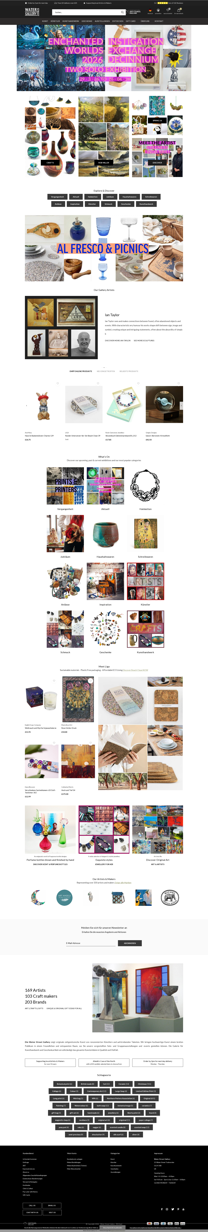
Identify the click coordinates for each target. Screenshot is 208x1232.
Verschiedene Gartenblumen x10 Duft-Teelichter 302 (40, 791)
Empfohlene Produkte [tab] (81, 371)
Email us (51, 1205)
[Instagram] (167, 1209)
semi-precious (76, 1134)
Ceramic (124, 1084)
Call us (32, 1205)
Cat (106, 1084)
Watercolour (81, 1106)
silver (135, 1134)
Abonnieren (130, 943)
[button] (101, 367)
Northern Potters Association (121, 1098)
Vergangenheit (57, 197)
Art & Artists (157, 864)
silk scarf (118, 1134)
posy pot (64, 1127)
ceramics (147, 1106)
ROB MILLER (103, 163)
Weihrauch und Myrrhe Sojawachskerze (40, 728)
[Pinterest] (178, 1209)
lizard (152, 1113)
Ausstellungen (102, 21)
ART (27, 1008)
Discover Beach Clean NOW (135, 670)
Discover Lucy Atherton (117, 338)
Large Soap (121, 1091)
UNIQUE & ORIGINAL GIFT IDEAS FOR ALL (64, 1008)
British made (87, 1084)
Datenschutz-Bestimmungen (32, 1179)
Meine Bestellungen (74, 1162)
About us (26, 1172)
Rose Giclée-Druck (68, 728)
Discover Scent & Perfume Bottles (50, 864)
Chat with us (32, 1212)
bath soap (103, 1106)
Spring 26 (157, 120)
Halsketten (93, 197)
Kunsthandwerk (70, 21)
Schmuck (108, 204)
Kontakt (159, 21)
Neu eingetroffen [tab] (106, 371)
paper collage (146, 1120)
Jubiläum (110, 197)
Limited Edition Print (146, 1091)
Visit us (52, 1212)
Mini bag (78, 1098)
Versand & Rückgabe (30, 1182)
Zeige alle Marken (123, 882)
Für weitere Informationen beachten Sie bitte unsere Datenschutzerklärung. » (155, 1228)
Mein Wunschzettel (73, 1169)
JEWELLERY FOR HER (104, 864)
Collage (56, 1091)
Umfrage (26, 1162)
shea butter (98, 1134)
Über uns (145, 21)
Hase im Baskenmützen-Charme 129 (39, 436)
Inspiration (75, 204)
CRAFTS (50, 163)
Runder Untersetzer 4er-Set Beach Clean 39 (82, 436)
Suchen (122, 12)
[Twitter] (172, 1209)
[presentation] (26, 406)
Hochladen (26, 1185)
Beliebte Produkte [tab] (129, 371)
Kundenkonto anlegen (74, 1159)
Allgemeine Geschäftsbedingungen (35, 1175)
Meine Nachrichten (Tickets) (77, 1166)
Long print (58, 1098)
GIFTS (40, 1008)
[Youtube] (183, 1209)
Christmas (144, 1084)
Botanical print (64, 1084)
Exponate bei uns (29, 1169)
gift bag (56, 1113)
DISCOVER (157, 163)
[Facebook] (161, 1209)
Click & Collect (28, 1188)
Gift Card (131, 21)
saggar (97, 1127)
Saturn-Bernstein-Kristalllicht (158, 436)
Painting (61, 1106)
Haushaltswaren (129, 197)
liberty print (133, 1113)
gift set (74, 1113)
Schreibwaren (151, 197)
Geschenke (87, 21)
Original (149, 1098)
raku (81, 1127)
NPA (95, 1098)
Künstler (55, 21)
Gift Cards (26, 1195)
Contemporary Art (96, 1091)
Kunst (45, 21)
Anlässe (58, 204)
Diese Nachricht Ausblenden (112, 1228)
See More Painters (141, 338)
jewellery (113, 1113)
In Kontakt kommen (30, 1159)
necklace (84, 1120)
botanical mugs (125, 1106)
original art (104, 1120)
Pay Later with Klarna (30, 1192)
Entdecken (117, 21)
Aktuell (76, 197)
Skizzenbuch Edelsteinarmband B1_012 (121, 436)
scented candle (117, 1127)
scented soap (141, 1127)
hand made (93, 1113)
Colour (74, 1091)
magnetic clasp (62, 1120)
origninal (124, 1120)
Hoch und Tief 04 (68, 790)
